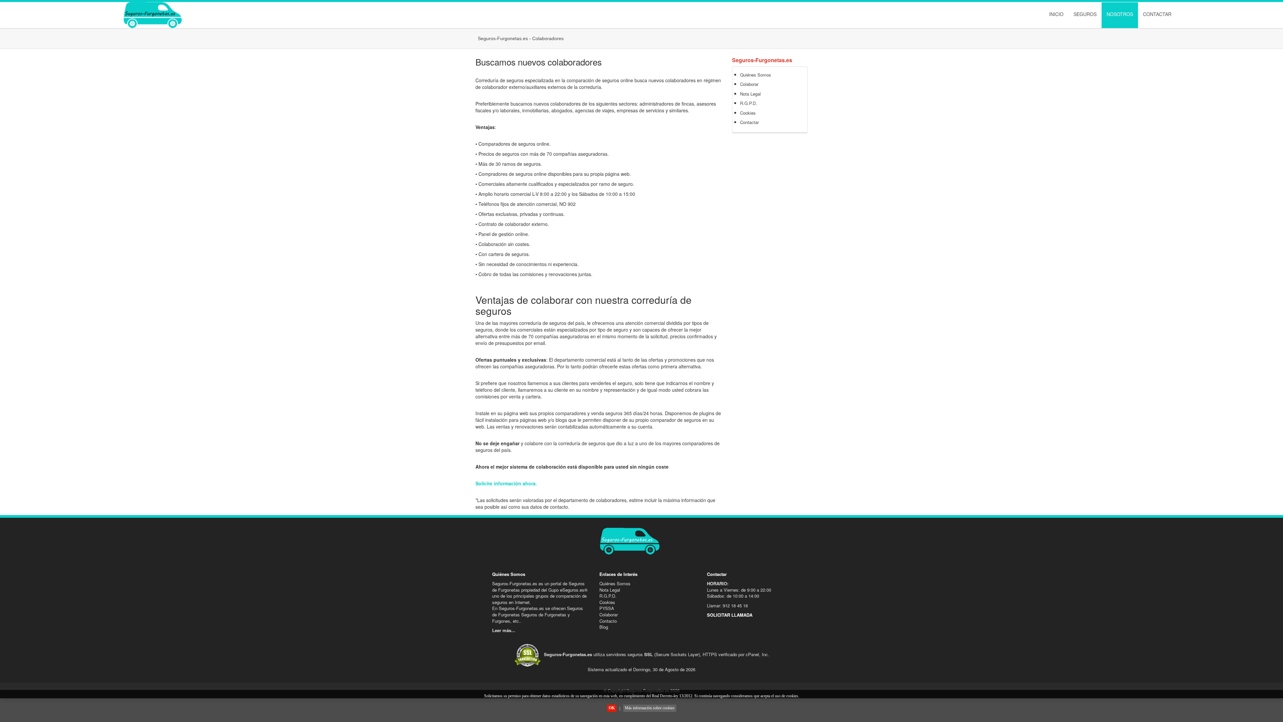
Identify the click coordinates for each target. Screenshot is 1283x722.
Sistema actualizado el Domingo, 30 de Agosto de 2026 (641, 669)
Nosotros (1120, 14)
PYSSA (606, 608)
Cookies (748, 113)
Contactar (1157, 14)
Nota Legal (750, 94)
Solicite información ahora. (506, 483)
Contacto (608, 621)
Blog (603, 627)
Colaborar (749, 84)
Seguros (1085, 14)
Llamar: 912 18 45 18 (727, 605)
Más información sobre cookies (650, 708)
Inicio (1056, 14)
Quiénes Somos (755, 75)
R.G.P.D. (748, 103)
